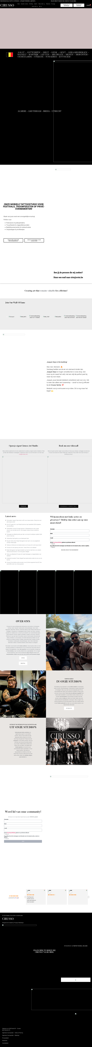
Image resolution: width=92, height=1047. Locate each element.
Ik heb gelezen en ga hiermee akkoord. (62, 542)
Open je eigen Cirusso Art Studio (23, 446)
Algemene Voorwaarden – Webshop (10, 1035)
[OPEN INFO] (41, 6)
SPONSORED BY (75, 946)
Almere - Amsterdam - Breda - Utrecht (39, 111)
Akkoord (53, 544)
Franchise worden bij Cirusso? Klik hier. (63, 1)
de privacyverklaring (57, 542)
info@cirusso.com (23, 454)
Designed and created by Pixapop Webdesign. (13, 922)
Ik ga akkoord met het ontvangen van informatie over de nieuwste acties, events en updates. (69, 545)
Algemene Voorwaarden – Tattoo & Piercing (12, 1032)
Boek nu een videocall (68, 446)
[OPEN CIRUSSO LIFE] (37, 6)
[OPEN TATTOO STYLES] (44, 4)
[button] (7, 317)
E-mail (51, 537)
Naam (51, 533)
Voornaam (52, 529)
